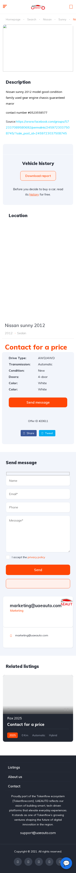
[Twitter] (28, 862)
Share (30, 433)
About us (15, 777)
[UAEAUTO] (38, 7)
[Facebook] (18, 862)
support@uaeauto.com (38, 833)
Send (38, 570)
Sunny (62, 19)
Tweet (48, 433)
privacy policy (36, 557)
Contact (14, 786)
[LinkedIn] (60, 862)
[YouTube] (49, 862)
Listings (14, 767)
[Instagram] (39, 862)
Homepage (13, 19)
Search (31, 19)
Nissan (47, 19)
